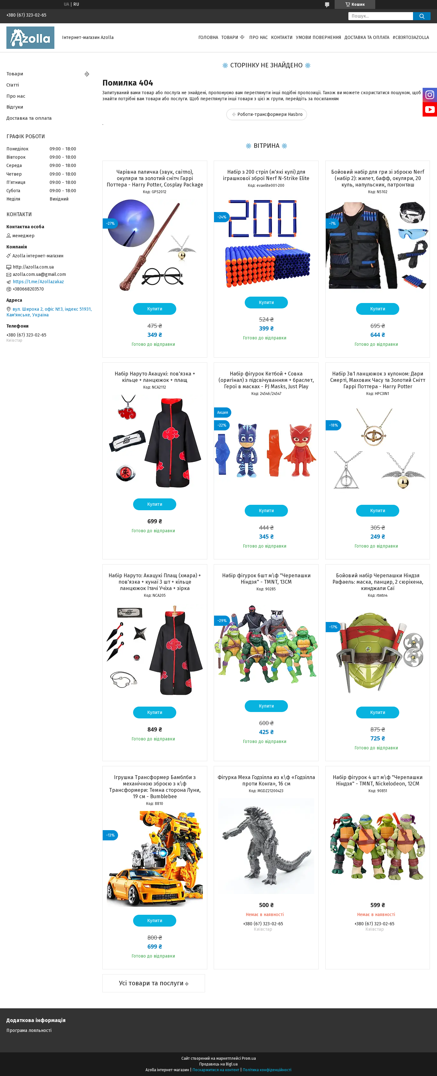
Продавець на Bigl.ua (218, 1064)
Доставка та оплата (367, 37)
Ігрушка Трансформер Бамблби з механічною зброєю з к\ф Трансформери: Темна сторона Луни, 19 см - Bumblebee (155, 786)
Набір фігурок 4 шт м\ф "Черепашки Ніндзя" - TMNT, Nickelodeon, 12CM (378, 780)
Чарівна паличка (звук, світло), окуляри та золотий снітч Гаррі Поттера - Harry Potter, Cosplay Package (155, 178)
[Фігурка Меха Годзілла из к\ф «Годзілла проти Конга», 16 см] (266, 846)
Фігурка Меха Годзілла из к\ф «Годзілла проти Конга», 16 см (266, 780)
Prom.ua (249, 1058)
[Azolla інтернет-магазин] (30, 37)
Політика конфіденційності (267, 1070)
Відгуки (14, 107)
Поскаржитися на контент (216, 1070)
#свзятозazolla (411, 37)
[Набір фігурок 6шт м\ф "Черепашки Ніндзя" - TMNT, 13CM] (266, 644)
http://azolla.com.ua (33, 267)
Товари (229, 37)
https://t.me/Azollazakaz (38, 281)
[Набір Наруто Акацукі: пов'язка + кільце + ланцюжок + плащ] (155, 442)
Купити (154, 309)
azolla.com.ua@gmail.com (39, 274)
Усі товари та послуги (151, 983)
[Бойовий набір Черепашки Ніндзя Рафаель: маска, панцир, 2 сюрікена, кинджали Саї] (378, 651)
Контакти (282, 37)
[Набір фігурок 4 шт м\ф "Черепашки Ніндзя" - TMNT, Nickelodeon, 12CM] (378, 846)
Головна (208, 37)
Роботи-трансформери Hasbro (270, 114)
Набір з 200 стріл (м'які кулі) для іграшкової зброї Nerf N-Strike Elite (266, 175)
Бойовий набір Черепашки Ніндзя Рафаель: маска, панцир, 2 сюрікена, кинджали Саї (377, 581)
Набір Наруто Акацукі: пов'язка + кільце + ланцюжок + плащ (155, 377)
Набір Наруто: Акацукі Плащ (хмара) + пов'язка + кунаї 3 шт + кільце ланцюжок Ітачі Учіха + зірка (154, 581)
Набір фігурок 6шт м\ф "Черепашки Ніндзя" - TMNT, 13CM (266, 578)
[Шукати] (422, 16)
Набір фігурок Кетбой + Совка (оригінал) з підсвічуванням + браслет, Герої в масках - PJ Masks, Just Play (266, 380)
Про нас (258, 37)
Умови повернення (318, 37)
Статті (12, 85)
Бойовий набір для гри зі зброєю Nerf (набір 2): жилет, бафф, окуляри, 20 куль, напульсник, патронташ (377, 178)
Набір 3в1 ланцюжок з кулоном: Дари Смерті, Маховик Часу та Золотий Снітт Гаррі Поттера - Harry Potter (377, 380)
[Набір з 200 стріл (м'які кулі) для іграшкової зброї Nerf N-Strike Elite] (266, 241)
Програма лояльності (29, 1030)
